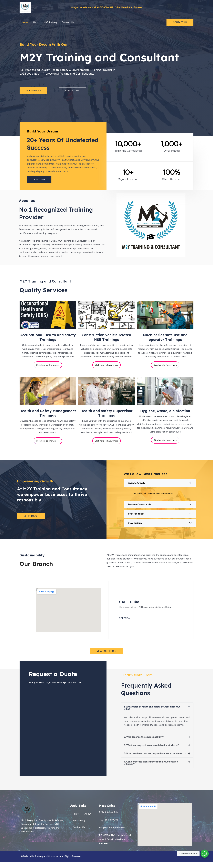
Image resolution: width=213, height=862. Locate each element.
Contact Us (68, 22)
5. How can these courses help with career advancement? (155, 753)
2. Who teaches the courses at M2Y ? (144, 736)
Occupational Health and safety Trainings (48, 337)
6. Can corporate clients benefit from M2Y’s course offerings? (151, 763)
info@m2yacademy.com (112, 827)
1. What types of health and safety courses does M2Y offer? (152, 708)
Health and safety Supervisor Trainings (107, 413)
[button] (179, 22)
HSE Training (50, 22)
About (36, 22)
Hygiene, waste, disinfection (165, 411)
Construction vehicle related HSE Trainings (106, 337)
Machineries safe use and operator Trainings (165, 337)
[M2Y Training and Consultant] (25, 7)
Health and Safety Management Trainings (48, 413)
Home (25, 22)
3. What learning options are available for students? (151, 745)
